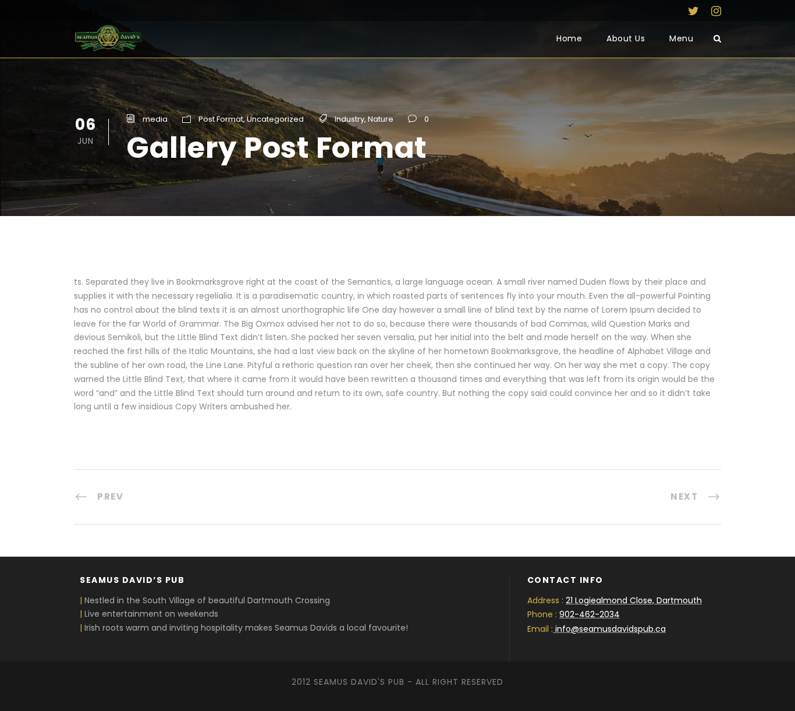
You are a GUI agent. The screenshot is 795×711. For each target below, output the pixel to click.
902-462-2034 (589, 614)
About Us (625, 38)
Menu (681, 38)
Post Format (220, 119)
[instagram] (716, 11)
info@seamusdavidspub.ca (610, 629)
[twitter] (693, 11)
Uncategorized (275, 119)
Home (569, 38)
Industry (349, 119)
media (155, 119)
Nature (380, 119)
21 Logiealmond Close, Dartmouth (634, 600)
